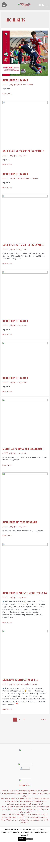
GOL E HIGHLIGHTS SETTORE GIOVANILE (23, 151)
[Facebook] (43, 5)
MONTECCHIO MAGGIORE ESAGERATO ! (22, 449)
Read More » (7, 94)
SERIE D (21, 84)
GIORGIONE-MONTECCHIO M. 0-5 (20, 680)
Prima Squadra (23, 178)
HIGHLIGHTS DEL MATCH (15, 80)
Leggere (29, 839)
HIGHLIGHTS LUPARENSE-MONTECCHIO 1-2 (24, 593)
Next (44, 719)
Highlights (13, 84)
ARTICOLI (5, 84)
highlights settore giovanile (19, 522)
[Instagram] (39, 5)
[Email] (47, 5)
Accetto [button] (21, 839)
